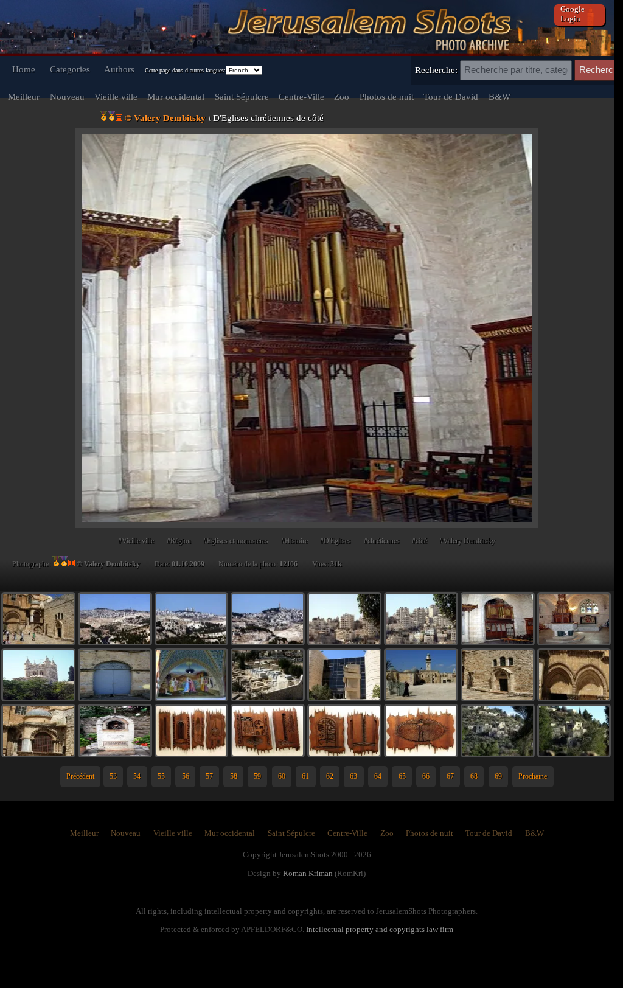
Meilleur (24, 96)
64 (377, 776)
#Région (179, 541)
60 (281, 776)
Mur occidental (175, 96)
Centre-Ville (301, 96)
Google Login (572, 13)
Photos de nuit (387, 96)
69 (498, 776)
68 (474, 776)
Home (23, 69)
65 (402, 776)
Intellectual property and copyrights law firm (379, 929)
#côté (419, 541)
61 (305, 776)
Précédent (80, 776)
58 (233, 776)
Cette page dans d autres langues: (185, 70)
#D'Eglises (335, 541)
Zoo (341, 96)
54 (137, 776)
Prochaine (532, 776)
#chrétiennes (382, 541)
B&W (499, 96)
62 (329, 776)
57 (209, 776)
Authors (119, 69)
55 (161, 776)
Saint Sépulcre (242, 96)
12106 (288, 564)
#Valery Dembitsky (467, 541)
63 (353, 776)
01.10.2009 (188, 564)
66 (426, 776)
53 (113, 776)
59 (257, 776)
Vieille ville (115, 96)
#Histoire (294, 541)
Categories (70, 69)
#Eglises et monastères (235, 541)
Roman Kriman (308, 873)
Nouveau (67, 96)
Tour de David (450, 96)
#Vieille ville (136, 541)
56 (185, 776)
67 (450, 776)
